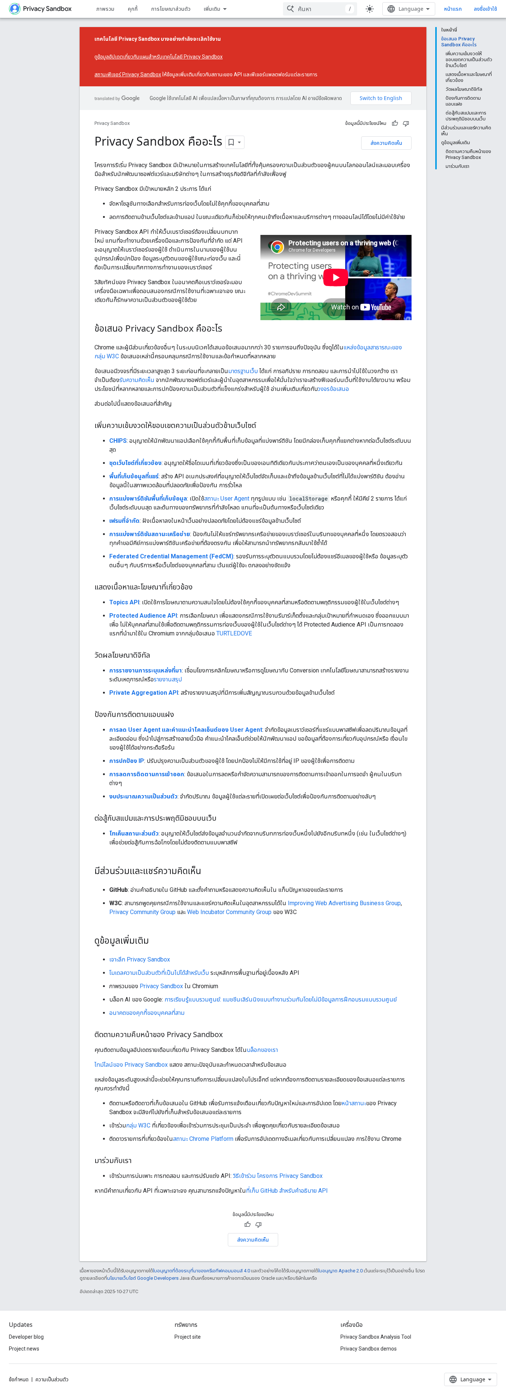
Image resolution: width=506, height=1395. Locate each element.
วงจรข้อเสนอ (333, 388)
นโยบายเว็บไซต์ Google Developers (143, 1278)
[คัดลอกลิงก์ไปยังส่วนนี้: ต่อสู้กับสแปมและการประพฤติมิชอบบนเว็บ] (223, 818)
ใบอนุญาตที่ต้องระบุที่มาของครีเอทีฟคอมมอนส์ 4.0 (201, 1270)
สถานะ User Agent (226, 498)
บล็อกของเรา (262, 1049)
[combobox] (320, 9)
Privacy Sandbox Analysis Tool (375, 1337)
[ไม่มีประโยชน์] (406, 123)
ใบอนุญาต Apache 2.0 (340, 1270)
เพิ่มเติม (212, 8)
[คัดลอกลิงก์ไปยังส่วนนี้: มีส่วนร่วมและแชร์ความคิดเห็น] (208, 871)
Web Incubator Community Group (229, 912)
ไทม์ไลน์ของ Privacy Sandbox (131, 1064)
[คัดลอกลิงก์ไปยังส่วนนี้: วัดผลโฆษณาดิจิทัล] (157, 655)
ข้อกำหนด (19, 1379)
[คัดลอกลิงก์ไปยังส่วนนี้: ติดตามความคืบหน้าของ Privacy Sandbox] (230, 1035)
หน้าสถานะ (354, 1103)
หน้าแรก (453, 8)
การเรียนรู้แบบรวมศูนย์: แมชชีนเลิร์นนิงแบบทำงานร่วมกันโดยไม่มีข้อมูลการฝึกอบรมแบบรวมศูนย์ (280, 999)
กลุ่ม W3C (138, 1125)
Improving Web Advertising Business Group (344, 903)
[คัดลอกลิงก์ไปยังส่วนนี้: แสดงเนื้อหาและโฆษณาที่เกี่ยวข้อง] (200, 587)
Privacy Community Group (142, 912)
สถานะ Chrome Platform (203, 1138)
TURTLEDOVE (234, 633)
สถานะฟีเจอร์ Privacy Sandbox (127, 74)
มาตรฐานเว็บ (243, 371)
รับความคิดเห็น (136, 379)
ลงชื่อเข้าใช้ (485, 9)
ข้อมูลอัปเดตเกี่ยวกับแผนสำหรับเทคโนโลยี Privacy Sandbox (160, 57)
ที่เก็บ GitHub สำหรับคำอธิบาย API (287, 1190)
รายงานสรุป (168, 679)
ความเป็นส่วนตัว (52, 1379)
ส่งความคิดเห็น (386, 142)
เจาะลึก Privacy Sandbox (139, 959)
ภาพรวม (105, 8)
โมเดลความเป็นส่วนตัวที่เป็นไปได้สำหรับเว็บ (159, 972)
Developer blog (26, 1337)
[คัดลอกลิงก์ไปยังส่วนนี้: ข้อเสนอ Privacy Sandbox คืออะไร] (229, 329)
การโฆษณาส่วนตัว (170, 8)
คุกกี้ (133, 8)
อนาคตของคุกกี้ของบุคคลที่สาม (146, 1012)
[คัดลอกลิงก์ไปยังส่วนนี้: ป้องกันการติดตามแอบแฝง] (181, 715)
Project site (187, 1337)
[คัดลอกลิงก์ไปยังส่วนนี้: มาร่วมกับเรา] (139, 1161)
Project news (24, 1349)
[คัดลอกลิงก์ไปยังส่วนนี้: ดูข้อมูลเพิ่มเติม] (156, 941)
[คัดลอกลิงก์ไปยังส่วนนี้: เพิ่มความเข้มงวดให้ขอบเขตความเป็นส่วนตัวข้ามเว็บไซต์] (263, 426)
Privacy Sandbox (112, 123)
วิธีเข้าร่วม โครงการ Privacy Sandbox (278, 1175)
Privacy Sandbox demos (368, 1349)
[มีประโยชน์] (394, 123)
